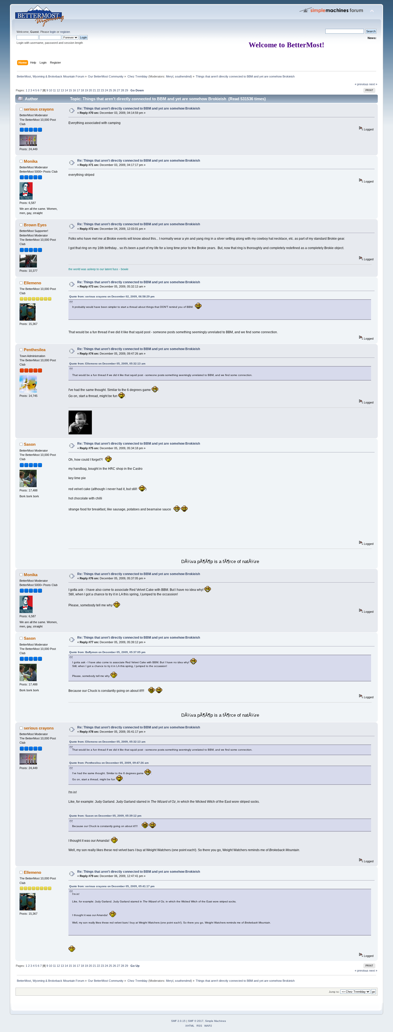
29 (126, 90)
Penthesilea (34, 349)
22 (98, 90)
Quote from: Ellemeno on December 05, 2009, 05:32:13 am (107, 363)
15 (70, 90)
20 (90, 90)
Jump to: (334, 991)
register (65, 31)
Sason (30, 444)
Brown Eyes (35, 225)
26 (114, 90)
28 (122, 90)
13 (62, 90)
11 (54, 90)
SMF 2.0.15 (178, 1020)
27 (118, 90)
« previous (361, 84)
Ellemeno (32, 283)
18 (82, 90)
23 (102, 90)
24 (106, 90)
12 (58, 90)
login (53, 31)
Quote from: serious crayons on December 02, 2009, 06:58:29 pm (112, 296)
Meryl (169, 76)
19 (86, 90)
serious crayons (39, 109)
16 (74, 90)
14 (66, 90)
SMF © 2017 (195, 1020)
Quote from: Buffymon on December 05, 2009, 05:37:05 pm (107, 652)
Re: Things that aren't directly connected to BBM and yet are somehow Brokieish (138, 108)
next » (373, 84)
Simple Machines (215, 1020)
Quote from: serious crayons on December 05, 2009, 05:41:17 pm (112, 886)
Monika (30, 161)
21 (94, 90)
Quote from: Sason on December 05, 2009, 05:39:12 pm (105, 815)
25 (110, 90)
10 (50, 90)
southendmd (183, 76)
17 (78, 90)
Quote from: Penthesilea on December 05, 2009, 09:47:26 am (109, 762)
